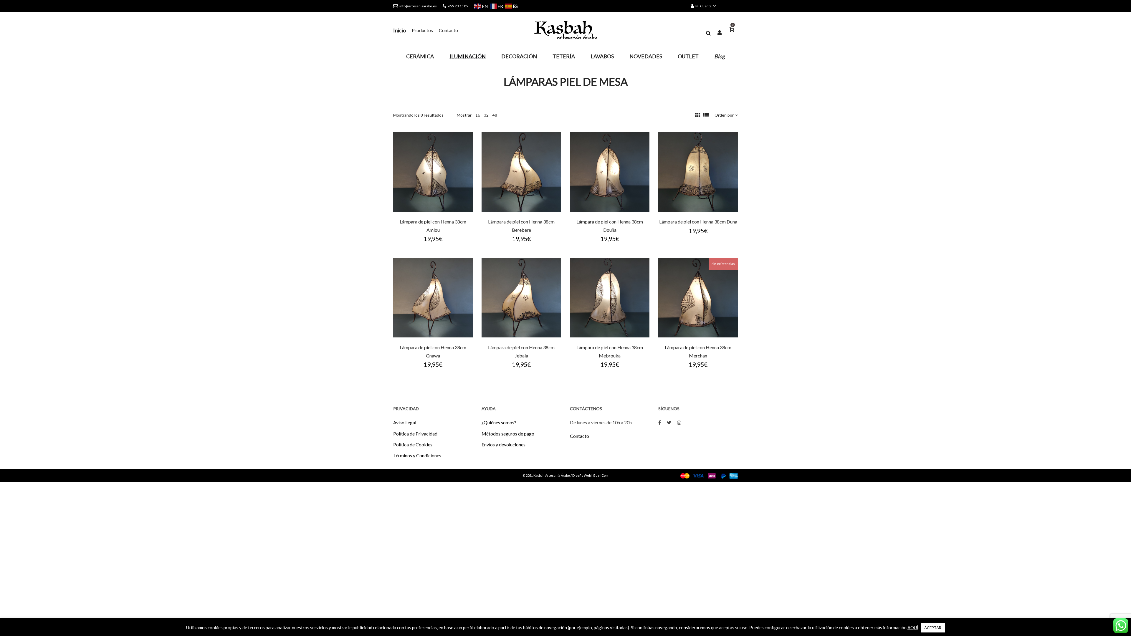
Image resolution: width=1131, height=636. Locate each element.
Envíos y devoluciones (503, 444)
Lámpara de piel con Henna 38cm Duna (698, 221)
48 (494, 114)
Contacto (579, 436)
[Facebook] (659, 422)
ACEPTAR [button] (932, 627)
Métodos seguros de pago (508, 433)
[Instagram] (679, 422)
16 (477, 114)
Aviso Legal (404, 422)
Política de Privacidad (415, 433)
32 (486, 114)
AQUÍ (912, 627)
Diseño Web (581, 475)
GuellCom (600, 475)
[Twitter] (669, 422)
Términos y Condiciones (417, 455)
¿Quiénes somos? (499, 422)
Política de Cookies (412, 444)
